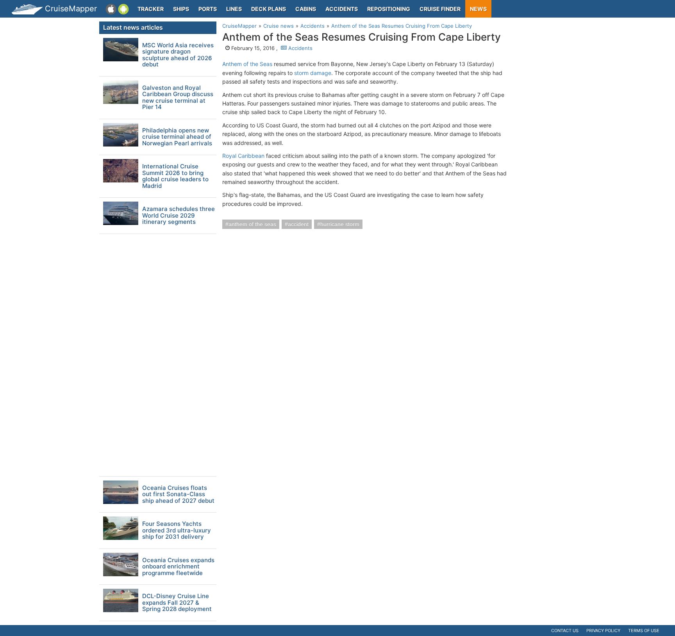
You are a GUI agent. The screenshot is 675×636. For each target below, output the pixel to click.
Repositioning (388, 8)
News (478, 8)
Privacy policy (603, 630)
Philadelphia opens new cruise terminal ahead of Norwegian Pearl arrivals (177, 137)
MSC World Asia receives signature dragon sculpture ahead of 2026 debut (178, 55)
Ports (207, 8)
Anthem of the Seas (247, 64)
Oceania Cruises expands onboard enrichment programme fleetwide (178, 567)
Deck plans (268, 8)
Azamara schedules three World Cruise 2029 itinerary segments (178, 215)
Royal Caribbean (243, 155)
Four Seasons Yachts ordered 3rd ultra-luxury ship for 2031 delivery (176, 530)
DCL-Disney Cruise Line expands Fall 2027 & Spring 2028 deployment (177, 603)
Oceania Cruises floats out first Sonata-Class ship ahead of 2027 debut (178, 494)
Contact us (565, 630)
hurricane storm (339, 224)
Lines (234, 8)
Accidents (341, 8)
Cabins (305, 8)
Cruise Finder (440, 8)
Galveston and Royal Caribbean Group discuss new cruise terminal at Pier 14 (177, 98)
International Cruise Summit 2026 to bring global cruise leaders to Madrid (175, 176)
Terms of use (643, 630)
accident (298, 224)
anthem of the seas (252, 224)
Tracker (151, 8)
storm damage (312, 73)
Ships (181, 8)
